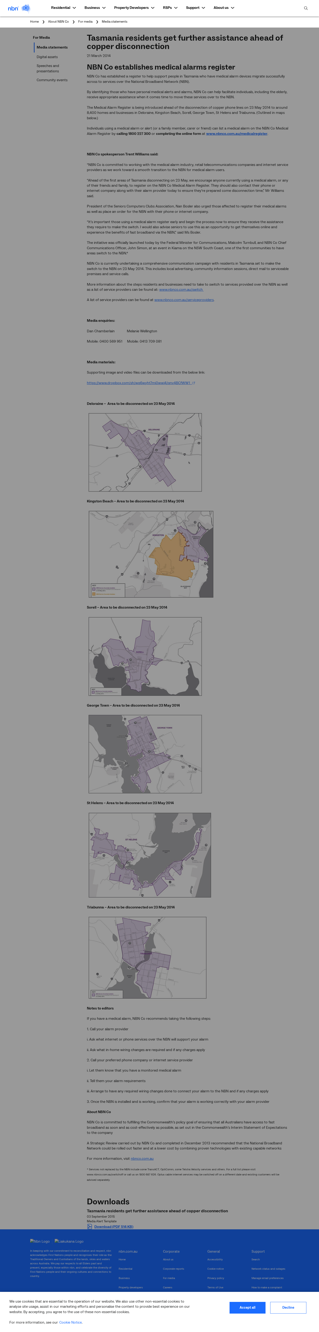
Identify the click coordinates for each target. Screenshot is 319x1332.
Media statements (115, 22)
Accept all (247, 1307)
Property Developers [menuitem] (131, 7)
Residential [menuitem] (60, 7)
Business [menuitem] (92, 7)
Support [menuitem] (192, 7)
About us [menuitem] (221, 7)
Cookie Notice (70, 1322)
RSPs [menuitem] (167, 7)
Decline (288, 1307)
